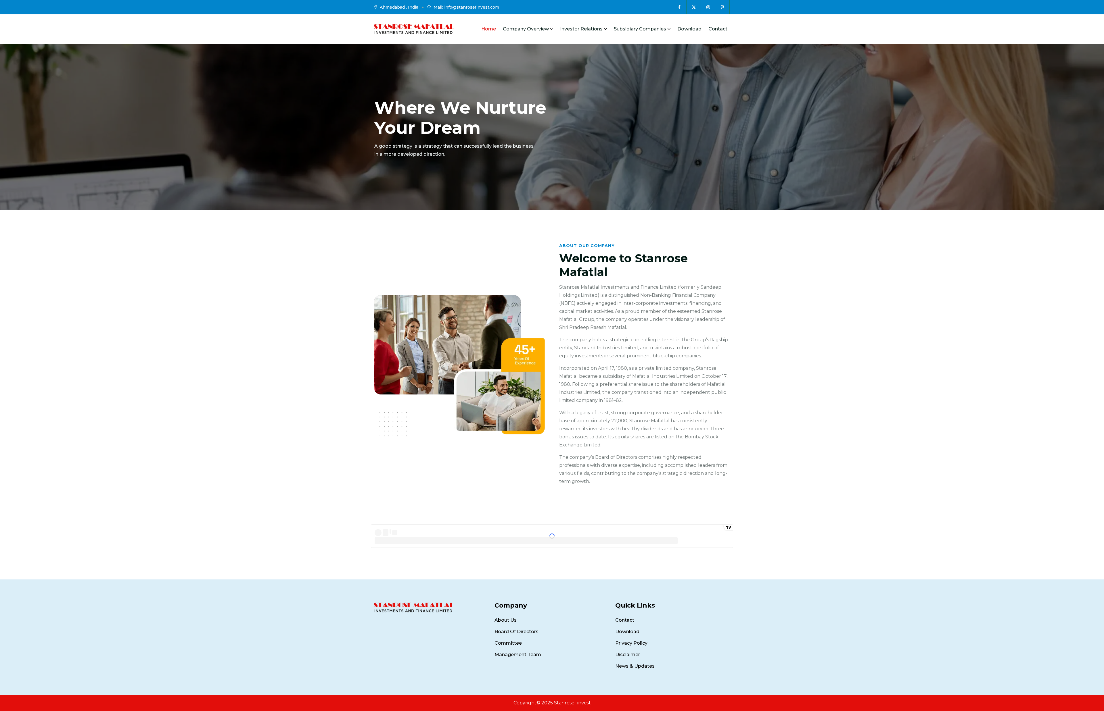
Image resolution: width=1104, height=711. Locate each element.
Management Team (517, 654)
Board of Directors (516, 631)
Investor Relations (581, 29)
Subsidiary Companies (640, 29)
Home (488, 29)
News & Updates (635, 666)
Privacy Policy (631, 643)
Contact (717, 29)
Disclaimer (627, 654)
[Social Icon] (679, 7)
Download (689, 29)
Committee (508, 643)
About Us (505, 620)
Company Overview (526, 29)
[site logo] (414, 29)
